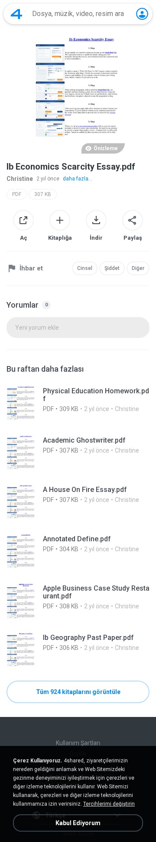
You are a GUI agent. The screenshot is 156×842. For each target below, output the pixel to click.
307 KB (42, 194)
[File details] (78, 405)
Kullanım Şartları (78, 742)
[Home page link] (16, 14)
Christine (19, 178)
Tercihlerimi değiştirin (109, 804)
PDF (16, 194)
